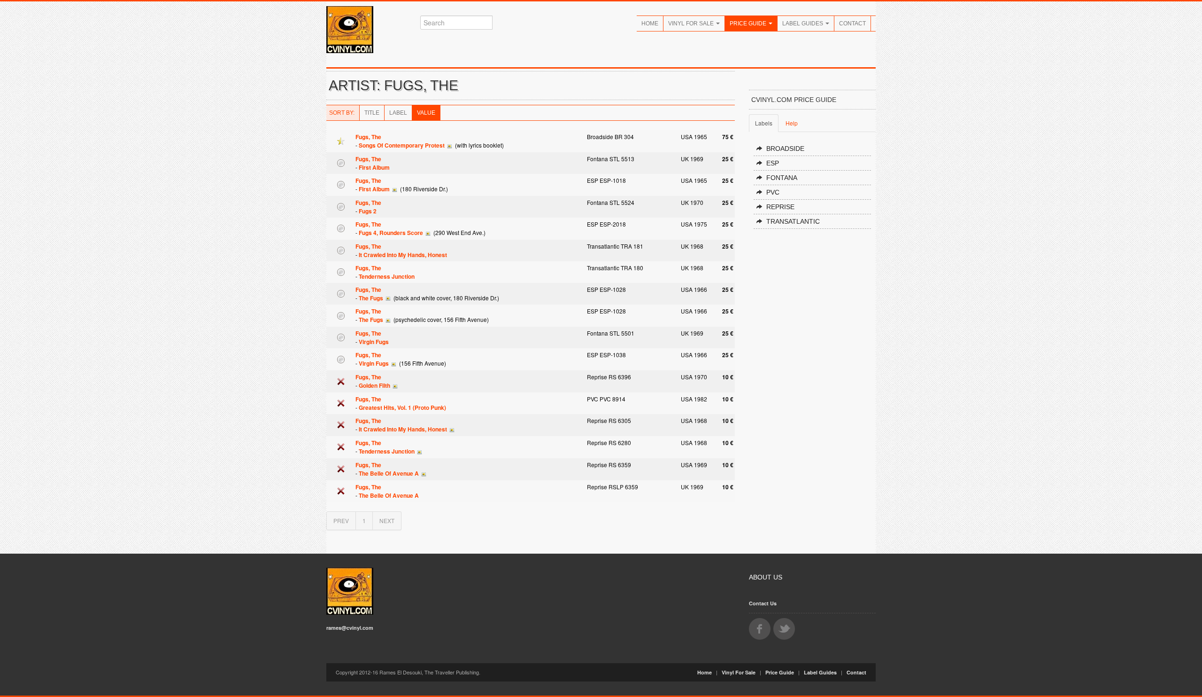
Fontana (781, 177)
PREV (341, 521)
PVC (772, 192)
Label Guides (803, 23)
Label (398, 113)
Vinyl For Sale (691, 23)
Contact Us (763, 603)
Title (371, 113)
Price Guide (749, 23)
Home (649, 23)
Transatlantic (793, 221)
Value (426, 113)
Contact (852, 23)
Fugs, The (368, 137)
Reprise (780, 207)
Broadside (785, 148)
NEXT (386, 521)
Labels (763, 123)
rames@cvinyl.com (349, 627)
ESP (772, 163)
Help (792, 123)
